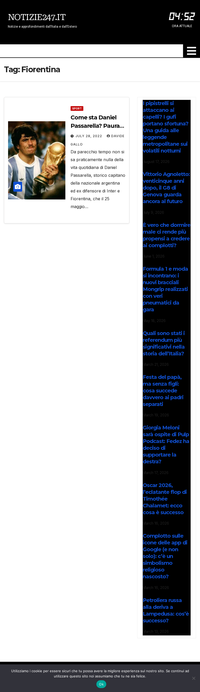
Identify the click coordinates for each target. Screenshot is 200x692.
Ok (101, 684)
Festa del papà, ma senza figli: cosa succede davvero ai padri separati (163, 390)
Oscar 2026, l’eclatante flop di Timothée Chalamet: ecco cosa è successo (165, 498)
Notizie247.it (36, 17)
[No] (193, 678)
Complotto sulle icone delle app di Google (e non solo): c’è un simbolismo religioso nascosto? (165, 556)
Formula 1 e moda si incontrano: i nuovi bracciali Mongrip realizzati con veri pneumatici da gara (165, 289)
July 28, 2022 (89, 136)
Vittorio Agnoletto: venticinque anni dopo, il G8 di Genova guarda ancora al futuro (166, 187)
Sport (77, 108)
